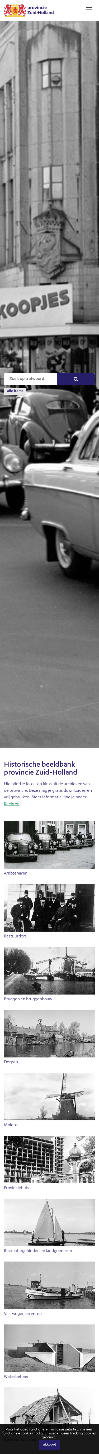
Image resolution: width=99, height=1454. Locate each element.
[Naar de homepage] (31, 10)
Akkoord (49, 1445)
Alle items (15, 391)
